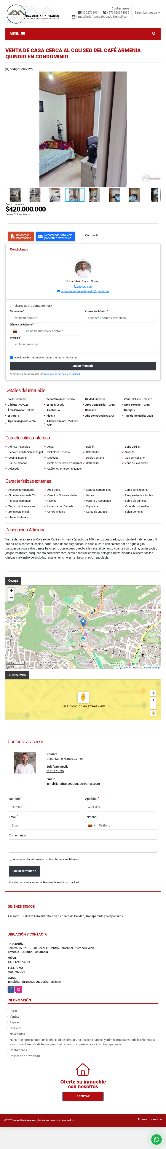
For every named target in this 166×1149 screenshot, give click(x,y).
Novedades (17, 1034)
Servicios (16, 1028)
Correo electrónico (96, 311)
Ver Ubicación (72, 706)
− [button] (11, 597)
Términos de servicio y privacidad (62, 374)
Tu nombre (17, 311)
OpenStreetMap (151, 667)
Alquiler (15, 1022)
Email (13, 817)
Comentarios (17, 835)
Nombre (15, 798)
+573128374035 (118, 12)
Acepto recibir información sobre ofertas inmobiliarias (46, 859)
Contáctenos (18, 1050)
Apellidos (92, 798)
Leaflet (127, 667)
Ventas (14, 1016)
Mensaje (15, 337)
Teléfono (91, 817)
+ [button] (11, 590)
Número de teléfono (22, 324)
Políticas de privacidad (25, 1056)
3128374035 (84, 286)
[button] (156, 75)
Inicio (13, 1010)
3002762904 (90, 12)
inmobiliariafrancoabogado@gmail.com (85, 291)
